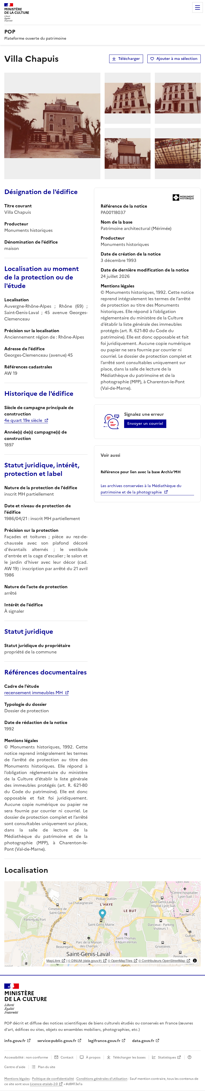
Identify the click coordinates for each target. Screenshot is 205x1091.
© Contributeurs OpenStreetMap (162, 960)
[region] (102, 923)
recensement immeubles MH (33, 692)
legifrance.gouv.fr (104, 1041)
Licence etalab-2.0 (44, 1084)
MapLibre (53, 960)
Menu (197, 7)
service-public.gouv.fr (56, 1041)
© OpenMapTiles (120, 960)
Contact (67, 1057)
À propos (93, 1057)
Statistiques (167, 1057)
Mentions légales (17, 1078)
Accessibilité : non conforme (26, 1057)
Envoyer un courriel (145, 423)
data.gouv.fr (143, 1041)
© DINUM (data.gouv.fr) (85, 960)
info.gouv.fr (15, 1041)
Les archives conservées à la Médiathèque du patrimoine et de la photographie (141, 489)
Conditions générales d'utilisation (101, 1078)
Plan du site (46, 1067)
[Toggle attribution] (195, 960)
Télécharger (129, 58)
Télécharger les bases (129, 1057)
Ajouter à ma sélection (177, 58)
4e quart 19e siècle (23, 420)
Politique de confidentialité (53, 1078)
